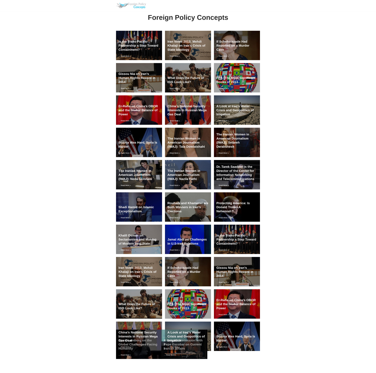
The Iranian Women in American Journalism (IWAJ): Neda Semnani (135, 175)
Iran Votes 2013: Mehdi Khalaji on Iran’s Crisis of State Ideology (186, 45)
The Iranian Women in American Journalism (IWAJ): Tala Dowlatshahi (186, 142)
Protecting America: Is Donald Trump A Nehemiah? (233, 207)
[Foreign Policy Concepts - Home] (132, 5)
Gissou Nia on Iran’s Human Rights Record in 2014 (136, 78)
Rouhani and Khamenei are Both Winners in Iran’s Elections (187, 207)
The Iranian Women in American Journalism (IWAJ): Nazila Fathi (183, 175)
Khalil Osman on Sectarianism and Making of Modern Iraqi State (137, 239)
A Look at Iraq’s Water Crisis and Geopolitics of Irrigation (235, 110)
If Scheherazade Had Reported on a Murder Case (232, 45)
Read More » (126, 56)
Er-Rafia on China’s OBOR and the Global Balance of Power (138, 110)
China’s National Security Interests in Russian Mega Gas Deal (187, 110)
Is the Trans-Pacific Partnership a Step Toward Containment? (138, 45)
